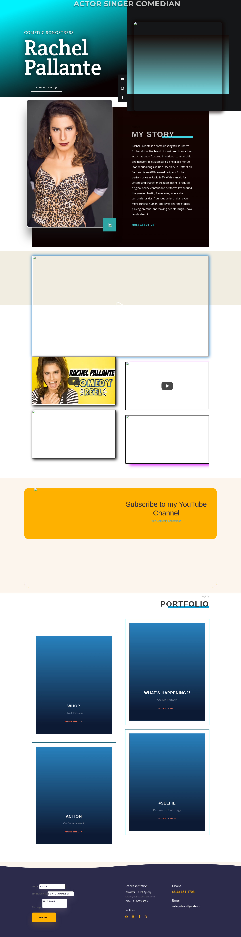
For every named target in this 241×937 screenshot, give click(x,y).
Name (35, 886)
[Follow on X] (146, 916)
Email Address (39, 893)
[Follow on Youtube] (122, 79)
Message (37, 907)
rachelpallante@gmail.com (186, 906)
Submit (44, 917)
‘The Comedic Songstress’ (166, 521)
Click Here (166, 528)
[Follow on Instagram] (122, 88)
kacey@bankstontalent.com (140, 896)
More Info (72, 721)
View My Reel (45, 87)
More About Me (143, 224)
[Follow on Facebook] (122, 97)
